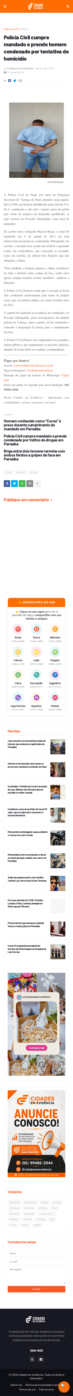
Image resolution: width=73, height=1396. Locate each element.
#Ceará (44, 1202)
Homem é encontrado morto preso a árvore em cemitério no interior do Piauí (27, 765)
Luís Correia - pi (46, 1213)
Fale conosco (46, 1389)
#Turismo (29, 1208)
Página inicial (11, 28)
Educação (14, 1213)
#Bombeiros (30, 1202)
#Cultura (57, 1202)
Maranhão (14, 1219)
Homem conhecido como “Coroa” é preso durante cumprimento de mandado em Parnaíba (32, 425)
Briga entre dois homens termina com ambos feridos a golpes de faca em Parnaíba (34, 455)
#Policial (20, 472)
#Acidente (14, 1202)
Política (25, 1224)
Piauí (51, 1219)
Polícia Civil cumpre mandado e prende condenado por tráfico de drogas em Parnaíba (35, 440)
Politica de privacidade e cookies (44, 1384)
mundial (37, 1224)
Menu (5, 6)
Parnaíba (40, 1219)
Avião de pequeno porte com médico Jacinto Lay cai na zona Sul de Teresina (27, 879)
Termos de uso (27, 1389)
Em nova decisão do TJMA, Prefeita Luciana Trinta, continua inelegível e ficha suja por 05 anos (25, 903)
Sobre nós (16, 1384)
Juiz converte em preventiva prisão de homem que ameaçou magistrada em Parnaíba (27, 744)
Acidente (42, 1208)
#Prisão (33, 472)
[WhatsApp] (22, 483)
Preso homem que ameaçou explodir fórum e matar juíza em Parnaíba (26, 924)
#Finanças (15, 1208)
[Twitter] (14, 80)
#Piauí (24, 28)
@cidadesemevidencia (40, 370)
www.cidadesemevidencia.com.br (34, 365)
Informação (29, 1213)
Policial (13, 1224)
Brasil (54, 1208)
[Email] (20, 80)
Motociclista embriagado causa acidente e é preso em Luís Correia (28, 833)
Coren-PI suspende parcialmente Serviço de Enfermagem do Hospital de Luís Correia (27, 949)
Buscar (68, 6)
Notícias (28, 1219)
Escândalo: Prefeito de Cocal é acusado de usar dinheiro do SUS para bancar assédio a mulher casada (27, 789)
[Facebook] (9, 80)
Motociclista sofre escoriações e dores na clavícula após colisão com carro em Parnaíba (27, 858)
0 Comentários (15, 72)
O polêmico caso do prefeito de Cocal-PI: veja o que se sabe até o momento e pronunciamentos (28, 812)
